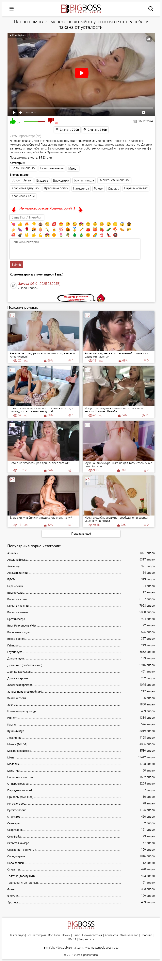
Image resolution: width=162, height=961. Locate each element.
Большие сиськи (23, 168)
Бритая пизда (84, 180)
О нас (76, 935)
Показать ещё (81, 533)
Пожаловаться (92, 935)
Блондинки (61, 180)
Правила (146, 935)
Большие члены (52, 168)
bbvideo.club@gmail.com (67, 947)
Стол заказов (129, 935)
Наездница (81, 188)
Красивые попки (56, 188)
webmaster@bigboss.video (102, 947)
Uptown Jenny (21, 180)
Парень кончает (136, 188)
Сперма (113, 189)
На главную (16, 935)
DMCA (72, 939)
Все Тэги (54, 935)
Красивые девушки (25, 188)
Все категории (36, 935)
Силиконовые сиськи (114, 180)
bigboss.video (89, 954)
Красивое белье (23, 196)
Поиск (66, 935)
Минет (73, 168)
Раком (98, 189)
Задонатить (86, 939)
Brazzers (42, 180)
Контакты (111, 935)
